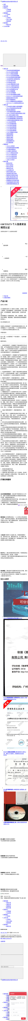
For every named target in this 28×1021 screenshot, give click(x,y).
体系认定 (5, 68)
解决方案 (5, 161)
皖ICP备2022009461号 (6, 938)
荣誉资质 (8, 21)
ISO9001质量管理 (10, 91)
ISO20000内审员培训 (11, 158)
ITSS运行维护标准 (11, 80)
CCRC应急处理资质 (11, 130)
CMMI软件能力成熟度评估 (13, 79)
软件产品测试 (9, 164)
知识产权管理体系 (11, 99)
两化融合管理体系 (11, 110)
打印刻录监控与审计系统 (12, 182)
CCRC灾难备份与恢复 (12, 132)
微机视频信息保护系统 (12, 178)
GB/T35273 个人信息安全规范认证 (15, 103)
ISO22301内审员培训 (11, 154)
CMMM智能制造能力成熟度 (13, 111)
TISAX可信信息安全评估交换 (13, 108)
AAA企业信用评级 (11, 122)
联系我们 (5, 924)
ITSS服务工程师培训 (11, 151)
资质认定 (5, 104)
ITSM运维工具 (10, 170)
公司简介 (8, 17)
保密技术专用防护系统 (12, 175)
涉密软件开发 (9, 135)
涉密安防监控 (9, 139)
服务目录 (5, 901)
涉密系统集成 (9, 134)
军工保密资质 (9, 142)
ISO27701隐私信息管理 (12, 73)
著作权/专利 (9, 163)
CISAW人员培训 (10, 146)
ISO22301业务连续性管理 (12, 75)
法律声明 (3, 941)
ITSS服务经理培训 (11, 149)
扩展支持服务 (6, 297)
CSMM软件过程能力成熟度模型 (14, 106)
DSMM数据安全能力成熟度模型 (14, 116)
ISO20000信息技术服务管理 (13, 77)
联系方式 (8, 24)
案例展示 (5, 914)
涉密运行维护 (9, 137)
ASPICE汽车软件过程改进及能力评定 (15, 113)
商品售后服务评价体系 (12, 97)
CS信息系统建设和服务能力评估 (14, 120)
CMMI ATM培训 (10, 159)
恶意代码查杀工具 (11, 171)
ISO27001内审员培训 (11, 156)
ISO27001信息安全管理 (12, 72)
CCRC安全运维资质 (11, 127)
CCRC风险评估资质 (11, 128)
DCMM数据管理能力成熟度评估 (14, 118)
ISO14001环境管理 (11, 92)
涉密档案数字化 (10, 140)
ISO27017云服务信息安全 (12, 85)
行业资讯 (8, 11)
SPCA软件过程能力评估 (12, 115)
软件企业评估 (9, 166)
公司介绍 (5, 917)
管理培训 (5, 144)
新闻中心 (5, 909)
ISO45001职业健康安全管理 (13, 94)
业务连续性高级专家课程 (12, 147)
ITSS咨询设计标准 (11, 82)
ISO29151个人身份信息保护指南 (14, 96)
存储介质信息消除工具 (12, 177)
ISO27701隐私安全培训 (12, 152)
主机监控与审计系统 (11, 173)
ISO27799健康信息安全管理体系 (14, 101)
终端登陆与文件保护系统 (12, 180)
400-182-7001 (4, 932)
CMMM (8, 14)
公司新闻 (8, 9)
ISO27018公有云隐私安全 (12, 87)
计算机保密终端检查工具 (12, 183)
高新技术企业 (9, 168)
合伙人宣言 (9, 19)
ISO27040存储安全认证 (12, 89)
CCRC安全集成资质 (11, 123)
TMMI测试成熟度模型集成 (13, 70)
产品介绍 (5, 296)
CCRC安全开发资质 (11, 125)
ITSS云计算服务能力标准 (12, 84)
